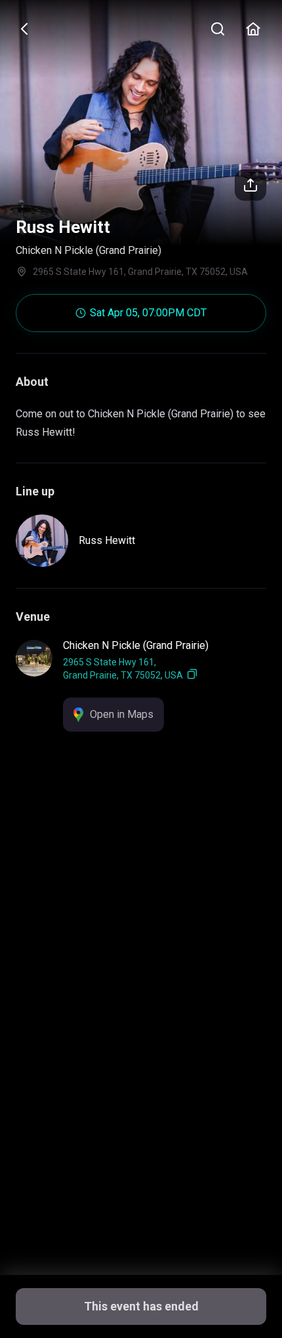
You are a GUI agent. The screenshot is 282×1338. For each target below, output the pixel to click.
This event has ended (141, 1306)
